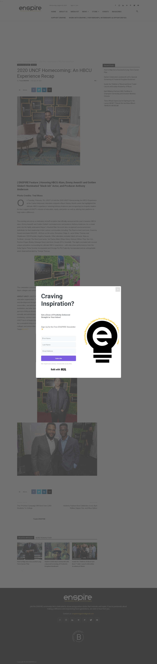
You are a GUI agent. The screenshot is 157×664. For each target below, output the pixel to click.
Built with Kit (58, 369)
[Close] (118, 289)
